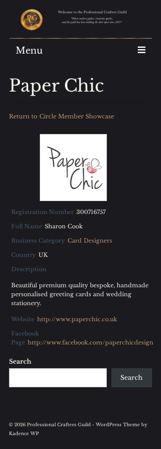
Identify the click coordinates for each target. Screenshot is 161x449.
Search (20, 361)
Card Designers (90, 240)
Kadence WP (24, 433)
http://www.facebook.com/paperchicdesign (90, 342)
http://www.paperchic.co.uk (77, 319)
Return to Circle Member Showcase (61, 116)
